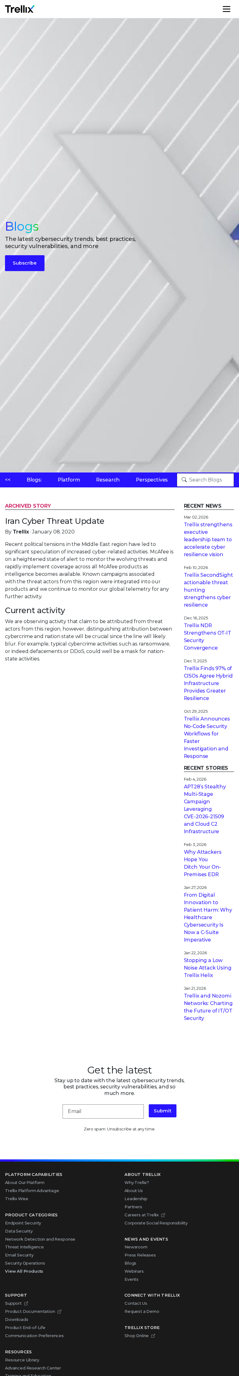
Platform (69, 480)
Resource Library (22, 1359)
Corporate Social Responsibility (156, 1222)
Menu (233, 9)
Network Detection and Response (40, 1239)
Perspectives (152, 480)
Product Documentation (30, 1311)
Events (131, 1279)
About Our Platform (25, 1182)
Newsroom (136, 1246)
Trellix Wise (16, 1198)
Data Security (19, 1230)
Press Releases (140, 1254)
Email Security (19, 1254)
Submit (162, 1111)
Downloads (16, 1319)
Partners (133, 1206)
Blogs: (34, 480)
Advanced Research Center (33, 1367)
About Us (133, 1190)
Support (13, 1303)
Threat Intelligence (24, 1246)
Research (108, 480)
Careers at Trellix (141, 1214)
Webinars (134, 1271)
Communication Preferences (34, 1335)
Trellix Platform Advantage (32, 1190)
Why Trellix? (136, 1182)
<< (8, 480)
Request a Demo (141, 1311)
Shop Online (136, 1335)
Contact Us (135, 1303)
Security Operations (25, 1263)
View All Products (24, 1271)
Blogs (130, 1263)
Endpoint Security (23, 1222)
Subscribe (25, 263)
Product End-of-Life (25, 1327)
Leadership (135, 1198)
